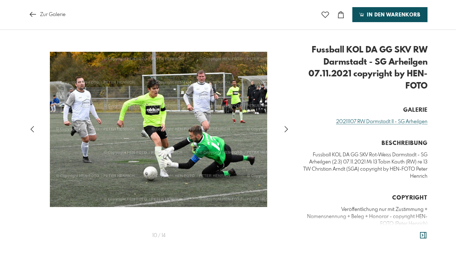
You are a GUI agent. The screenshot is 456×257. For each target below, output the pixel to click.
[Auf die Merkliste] (325, 15)
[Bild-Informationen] (423, 235)
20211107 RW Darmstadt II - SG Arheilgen (382, 121)
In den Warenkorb (392, 14)
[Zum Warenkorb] (341, 15)
